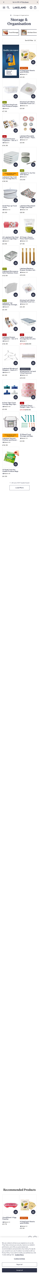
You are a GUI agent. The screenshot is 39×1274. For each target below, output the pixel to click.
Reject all (19, 1264)
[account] (31, 7)
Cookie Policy (19, 1255)
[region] (19, 1255)
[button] (5, 2)
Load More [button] (20, 488)
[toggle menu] (4, 7)
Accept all (19, 1270)
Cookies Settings (19, 1258)
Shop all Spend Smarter (9, 72)
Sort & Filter (29, 40)
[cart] (35, 7)
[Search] (8, 7)
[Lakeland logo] (19, 7)
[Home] (11, 15)
